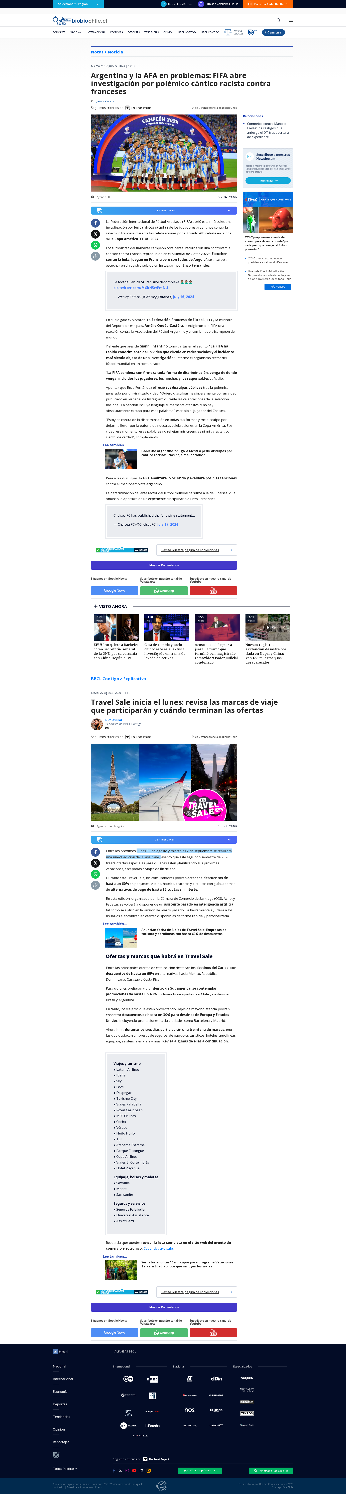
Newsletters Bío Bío (180, 4)
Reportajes (61, 1442)
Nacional (76, 32)
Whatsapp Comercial (202, 1470)
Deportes (134, 32)
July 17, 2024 (167, 524)
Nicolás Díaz (114, 720)
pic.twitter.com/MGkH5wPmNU (141, 287)
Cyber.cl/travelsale (158, 1248)
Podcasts (59, 32)
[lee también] (122, 459)
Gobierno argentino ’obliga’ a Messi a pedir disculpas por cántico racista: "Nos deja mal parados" (186, 453)
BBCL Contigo (210, 32)
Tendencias (151, 32)
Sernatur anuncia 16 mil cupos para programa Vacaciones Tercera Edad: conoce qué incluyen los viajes (187, 1264)
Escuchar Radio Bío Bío (269, 4)
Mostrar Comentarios (164, 565)
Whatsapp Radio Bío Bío (274, 1471)
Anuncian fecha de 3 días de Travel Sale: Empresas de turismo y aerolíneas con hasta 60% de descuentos (183, 932)
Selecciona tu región (73, 4)
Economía (116, 32)
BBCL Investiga (187, 32)
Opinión (168, 32)
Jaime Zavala (105, 101)
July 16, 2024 (183, 296)
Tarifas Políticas (63, 1468)
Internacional (96, 32)
